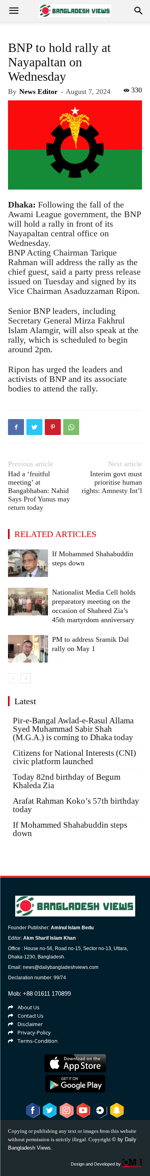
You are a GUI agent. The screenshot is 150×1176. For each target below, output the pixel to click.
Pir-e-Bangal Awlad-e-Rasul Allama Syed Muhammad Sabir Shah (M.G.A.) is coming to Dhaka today (73, 729)
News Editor (38, 92)
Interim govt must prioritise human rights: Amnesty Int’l (112, 482)
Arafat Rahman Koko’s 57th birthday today (76, 805)
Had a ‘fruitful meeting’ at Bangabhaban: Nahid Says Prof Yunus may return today (39, 490)
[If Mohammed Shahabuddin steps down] (28, 563)
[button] (139, 11)
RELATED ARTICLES (55, 534)
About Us (29, 1007)
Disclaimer (30, 1024)
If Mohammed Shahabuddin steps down (70, 829)
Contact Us (31, 1015)
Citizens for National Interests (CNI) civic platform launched (74, 757)
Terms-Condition (38, 1040)
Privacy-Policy (34, 1032)
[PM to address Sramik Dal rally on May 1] (28, 649)
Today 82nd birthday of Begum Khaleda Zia (66, 781)
